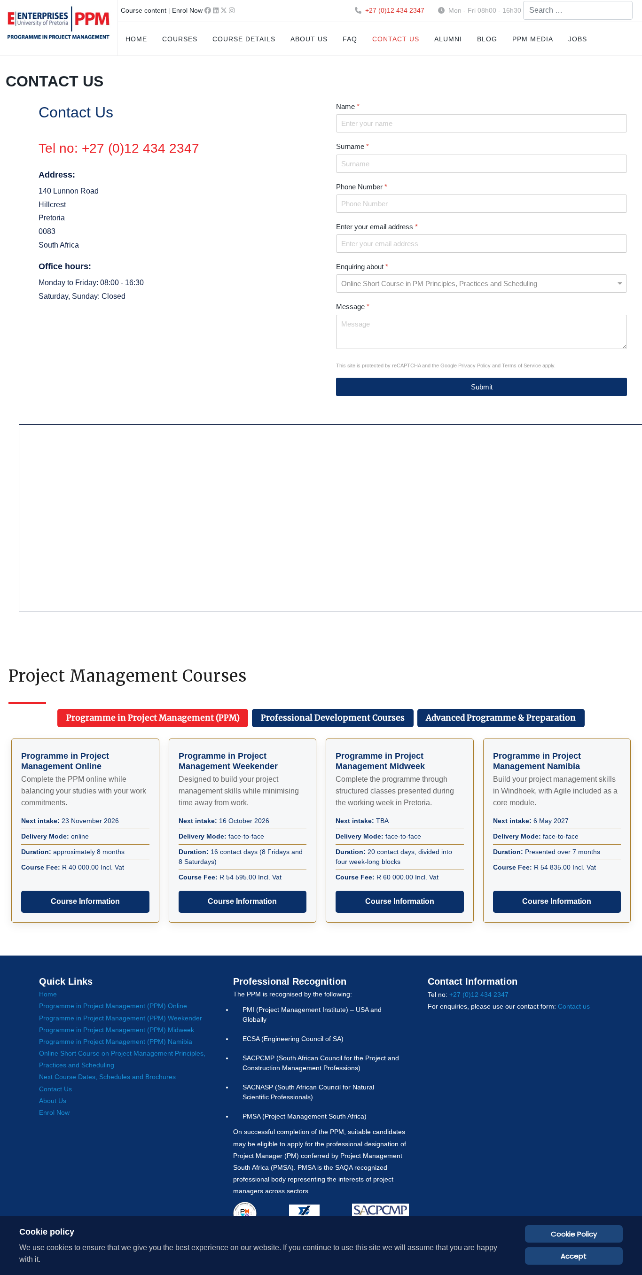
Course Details (243, 39)
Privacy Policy (474, 365)
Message (352, 307)
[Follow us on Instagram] (232, 10)
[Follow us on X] (224, 10)
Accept (574, 1256)
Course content (143, 10)
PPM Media (532, 39)
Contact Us (55, 1089)
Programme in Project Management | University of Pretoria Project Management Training (58, 27)
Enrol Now (187, 10)
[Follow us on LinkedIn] (216, 10)
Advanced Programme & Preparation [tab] (501, 718)
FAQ (350, 39)
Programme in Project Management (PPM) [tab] (153, 718)
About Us (52, 1100)
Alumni (448, 39)
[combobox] (578, 10)
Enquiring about (362, 267)
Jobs (577, 39)
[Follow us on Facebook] (208, 10)
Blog (487, 39)
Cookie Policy (574, 1234)
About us (309, 39)
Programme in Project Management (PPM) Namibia (115, 1041)
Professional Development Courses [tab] (333, 718)
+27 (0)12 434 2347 (394, 10)
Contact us (395, 39)
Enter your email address (377, 227)
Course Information (85, 901)
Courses (179, 39)
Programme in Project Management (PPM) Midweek (116, 1030)
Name (348, 106)
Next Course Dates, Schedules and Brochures (107, 1077)
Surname (352, 146)
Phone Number (361, 187)
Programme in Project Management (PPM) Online (113, 1006)
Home (136, 39)
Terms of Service (521, 365)
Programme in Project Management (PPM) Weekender (120, 1018)
